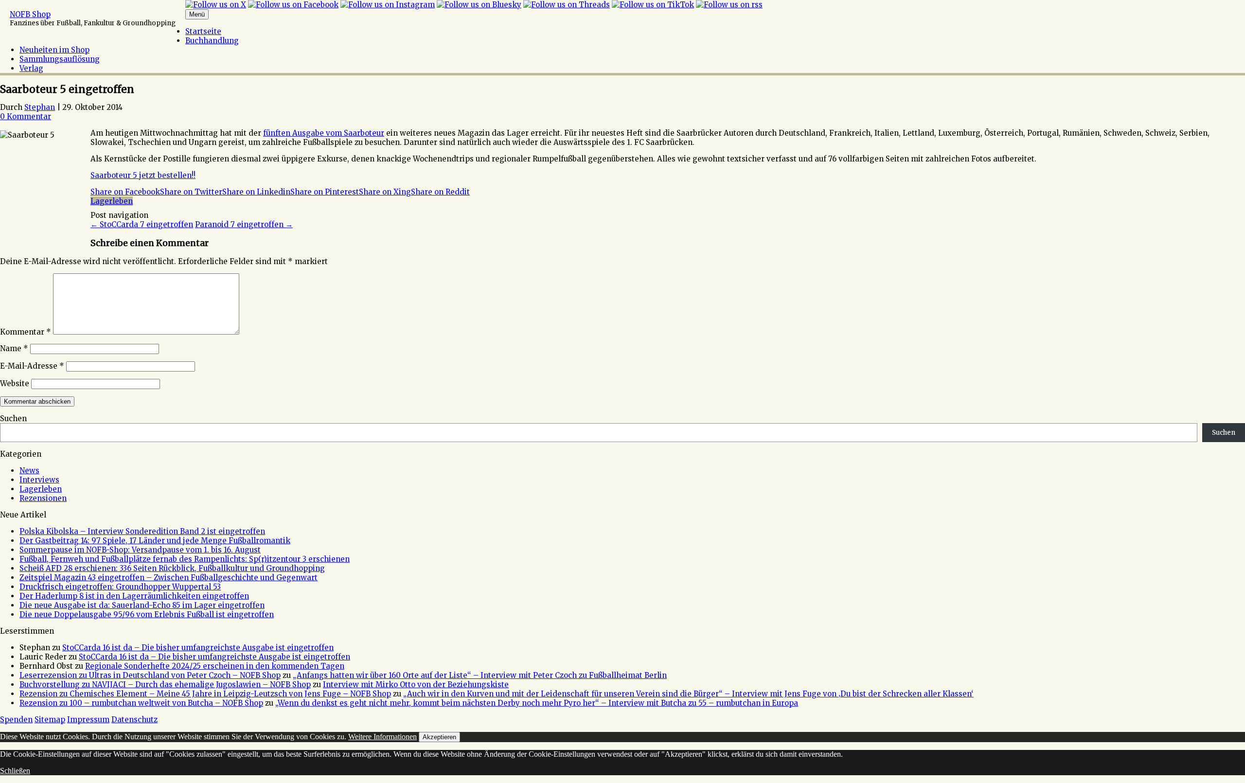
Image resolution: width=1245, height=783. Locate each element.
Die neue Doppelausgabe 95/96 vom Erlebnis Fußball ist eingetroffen (146, 614)
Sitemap (50, 719)
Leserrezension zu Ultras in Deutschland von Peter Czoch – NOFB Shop (150, 675)
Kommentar (25, 332)
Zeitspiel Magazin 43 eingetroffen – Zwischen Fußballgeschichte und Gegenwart (168, 577)
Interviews (39, 479)
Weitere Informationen (382, 736)
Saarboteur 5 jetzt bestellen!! (143, 175)
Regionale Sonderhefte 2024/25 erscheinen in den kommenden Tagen (214, 666)
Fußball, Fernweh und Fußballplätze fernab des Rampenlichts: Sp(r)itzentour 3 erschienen (184, 559)
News (29, 470)
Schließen (15, 770)
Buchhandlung (212, 40)
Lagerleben (111, 201)
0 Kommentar (25, 116)
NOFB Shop (30, 14)
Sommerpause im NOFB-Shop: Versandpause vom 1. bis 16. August (140, 549)
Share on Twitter (191, 191)
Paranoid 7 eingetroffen (244, 224)
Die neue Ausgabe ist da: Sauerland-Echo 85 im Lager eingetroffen (142, 605)
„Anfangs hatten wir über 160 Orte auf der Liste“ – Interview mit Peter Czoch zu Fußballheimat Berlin (480, 675)
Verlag (31, 68)
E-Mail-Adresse (32, 366)
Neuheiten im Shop (54, 49)
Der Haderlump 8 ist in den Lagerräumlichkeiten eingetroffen (134, 596)
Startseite (203, 31)
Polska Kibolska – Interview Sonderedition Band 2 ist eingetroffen (142, 531)
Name (14, 348)
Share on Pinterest (324, 191)
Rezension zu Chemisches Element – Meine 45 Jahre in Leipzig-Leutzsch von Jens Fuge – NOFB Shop (205, 693)
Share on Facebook (125, 191)
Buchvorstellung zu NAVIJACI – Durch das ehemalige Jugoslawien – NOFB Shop (165, 684)
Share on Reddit (440, 191)
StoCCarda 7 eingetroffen (141, 224)
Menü (197, 14)
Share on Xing (385, 191)
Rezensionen (43, 498)
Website (14, 383)
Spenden (16, 719)
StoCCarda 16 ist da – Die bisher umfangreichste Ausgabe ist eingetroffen (198, 647)
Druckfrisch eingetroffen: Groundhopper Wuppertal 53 (120, 586)
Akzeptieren (439, 737)
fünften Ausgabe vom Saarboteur (323, 133)
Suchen (13, 418)
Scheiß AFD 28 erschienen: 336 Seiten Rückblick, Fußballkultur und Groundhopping (172, 568)
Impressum (88, 719)
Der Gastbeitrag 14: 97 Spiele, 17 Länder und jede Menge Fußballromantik (154, 540)
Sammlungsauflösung (59, 59)
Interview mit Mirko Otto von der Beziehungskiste (416, 684)
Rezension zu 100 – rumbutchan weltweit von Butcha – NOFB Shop (141, 703)
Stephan (39, 107)
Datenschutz (134, 719)
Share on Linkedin (256, 191)
